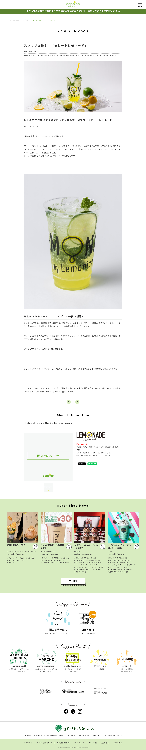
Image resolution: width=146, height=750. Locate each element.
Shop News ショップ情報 (21, 20)
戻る (69, 402)
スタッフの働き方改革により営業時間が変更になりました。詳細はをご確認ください (73, 11)
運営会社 (104, 743)
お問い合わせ (118, 743)
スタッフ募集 (93, 743)
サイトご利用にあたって (44, 743)
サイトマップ (28, 743)
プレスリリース (79, 743)
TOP (7, 20)
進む (77, 402)
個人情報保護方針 (62, 743)
